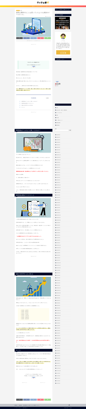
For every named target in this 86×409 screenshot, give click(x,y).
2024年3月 (58, 207)
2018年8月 (58, 345)
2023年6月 (58, 230)
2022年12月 (58, 245)
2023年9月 (58, 222)
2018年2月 (58, 360)
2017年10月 (58, 370)
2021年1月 (58, 285)
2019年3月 (58, 330)
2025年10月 (58, 159)
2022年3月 (58, 255)
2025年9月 (58, 162)
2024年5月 (58, 202)
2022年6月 (58, 252)
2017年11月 (58, 368)
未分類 (57, 117)
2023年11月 (58, 217)
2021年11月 (58, 265)
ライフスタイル (59, 112)
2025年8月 (58, 164)
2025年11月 (58, 157)
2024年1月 (58, 212)
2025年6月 (58, 169)
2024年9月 (58, 192)
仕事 (57, 115)
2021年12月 (58, 262)
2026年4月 (58, 144)
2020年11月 (58, 290)
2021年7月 (58, 272)
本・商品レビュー (59, 120)
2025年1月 (58, 182)
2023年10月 (58, 220)
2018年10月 (58, 340)
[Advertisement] (33, 52)
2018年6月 (58, 350)
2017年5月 (58, 383)
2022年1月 (58, 260)
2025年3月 (58, 177)
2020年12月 (58, 287)
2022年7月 (58, 250)
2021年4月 (58, 277)
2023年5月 (58, 232)
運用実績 (58, 125)
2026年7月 (58, 137)
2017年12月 (58, 365)
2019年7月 (58, 320)
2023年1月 (58, 242)
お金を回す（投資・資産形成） (61, 110)
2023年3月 (58, 237)
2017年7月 (58, 378)
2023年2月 (58, 240)
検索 (56, 128)
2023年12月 (58, 215)
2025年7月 (58, 167)
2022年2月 (58, 257)
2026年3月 (58, 147)
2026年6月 (58, 139)
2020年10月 (58, 292)
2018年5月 (58, 353)
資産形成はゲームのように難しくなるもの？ (30, 101)
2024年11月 (58, 187)
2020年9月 (58, 295)
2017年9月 (58, 373)
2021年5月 (58, 275)
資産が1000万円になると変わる (27, 105)
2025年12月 (58, 154)
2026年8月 (58, 134)
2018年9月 (58, 343)
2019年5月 (58, 325)
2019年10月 (58, 315)
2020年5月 (58, 305)
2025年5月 (58, 172)
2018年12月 (58, 338)
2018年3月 (58, 358)
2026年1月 (58, 152)
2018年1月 (58, 363)
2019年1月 (58, 335)
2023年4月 (58, 235)
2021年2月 (58, 282)
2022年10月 (58, 247)
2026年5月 (58, 142)
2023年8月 (58, 225)
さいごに (23, 107)
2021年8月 (58, 270)
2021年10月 (58, 267)
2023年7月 (58, 227)
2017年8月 (58, 375)
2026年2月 (58, 149)
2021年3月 (58, 280)
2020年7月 (58, 300)
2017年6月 (58, 380)
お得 (57, 107)
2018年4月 (58, 355)
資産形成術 (18, 10)
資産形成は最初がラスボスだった (28, 103)
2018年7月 (58, 348)
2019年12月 (58, 310)
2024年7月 (58, 197)
